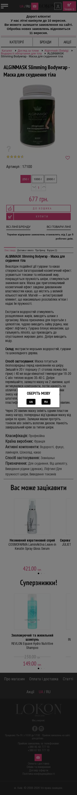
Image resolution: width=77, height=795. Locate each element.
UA (31, 402)
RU (46, 402)
